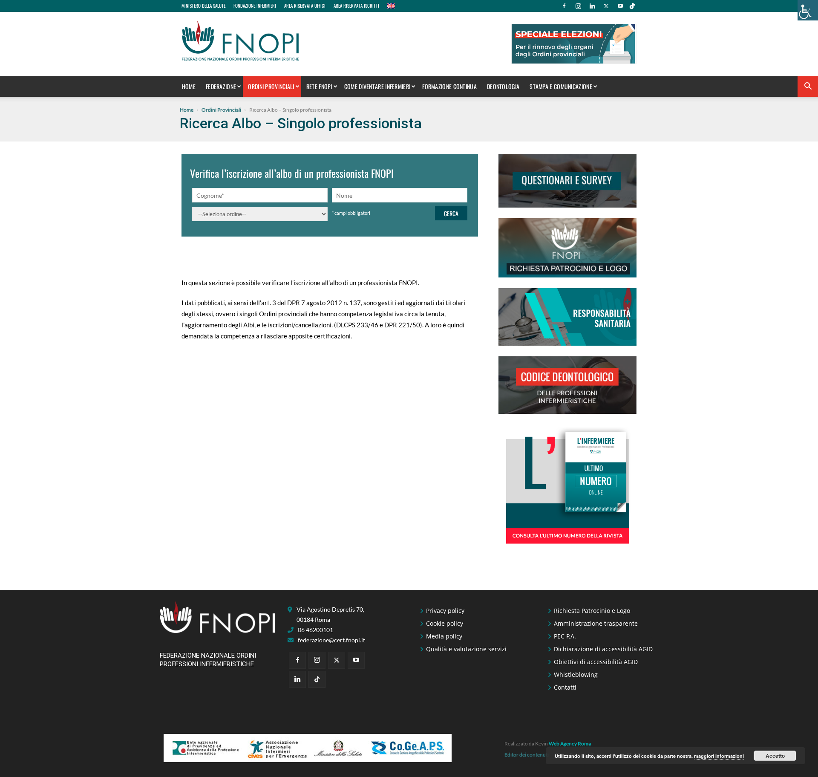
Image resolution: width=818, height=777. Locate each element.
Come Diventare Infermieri (377, 86)
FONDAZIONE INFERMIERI (254, 5)
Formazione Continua (449, 86)
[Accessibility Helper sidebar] (808, 10)
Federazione (221, 86)
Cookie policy (444, 623)
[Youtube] (620, 6)
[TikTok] (632, 6)
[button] (808, 87)
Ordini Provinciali (271, 86)
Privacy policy (445, 611)
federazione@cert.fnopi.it (331, 640)
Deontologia (503, 86)
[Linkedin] (592, 6)
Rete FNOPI (319, 86)
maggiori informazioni (719, 756)
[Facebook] (564, 6)
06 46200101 (315, 629)
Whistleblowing (576, 674)
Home (189, 86)
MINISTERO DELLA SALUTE (203, 5)
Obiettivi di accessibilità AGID (596, 662)
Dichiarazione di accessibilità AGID (603, 649)
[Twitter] (606, 6)
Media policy (444, 636)
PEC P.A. (565, 636)
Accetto (775, 756)
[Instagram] (578, 6)
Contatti (565, 687)
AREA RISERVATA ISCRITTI (356, 5)
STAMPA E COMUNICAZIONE (561, 86)
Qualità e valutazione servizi (466, 649)
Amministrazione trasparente (596, 623)
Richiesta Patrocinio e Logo (592, 611)
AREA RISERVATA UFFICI (304, 5)
